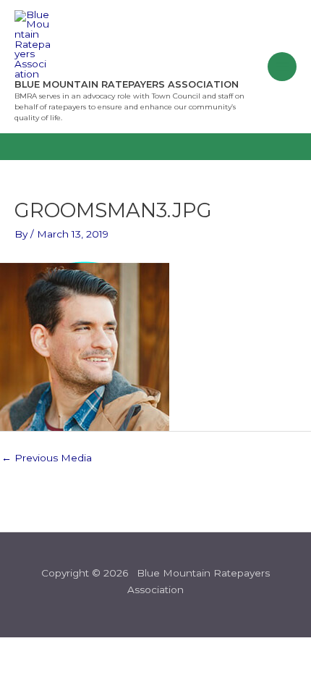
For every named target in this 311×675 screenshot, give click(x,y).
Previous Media (46, 458)
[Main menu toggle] (282, 67)
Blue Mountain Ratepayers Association (126, 84)
